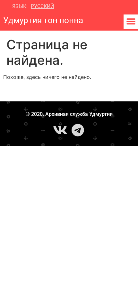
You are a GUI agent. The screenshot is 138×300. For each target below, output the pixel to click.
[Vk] (60, 130)
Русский (42, 6)
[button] (131, 21)
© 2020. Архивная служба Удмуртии (69, 114)
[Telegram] (78, 130)
